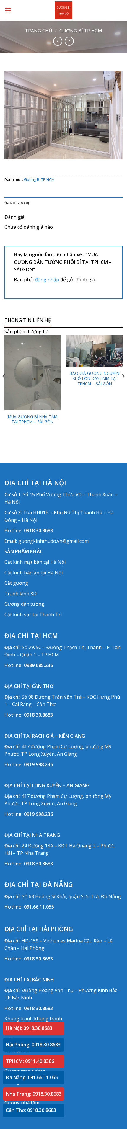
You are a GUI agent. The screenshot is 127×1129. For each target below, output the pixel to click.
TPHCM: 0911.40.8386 (30, 1061)
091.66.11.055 (39, 906)
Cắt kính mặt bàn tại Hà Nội (35, 562)
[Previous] (4, 388)
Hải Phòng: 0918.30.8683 (33, 1044)
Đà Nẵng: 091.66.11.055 (32, 1077)
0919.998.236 (38, 764)
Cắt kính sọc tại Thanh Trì (33, 614)
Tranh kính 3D (20, 593)
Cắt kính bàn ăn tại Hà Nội (33, 572)
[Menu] (8, 10)
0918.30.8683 (38, 530)
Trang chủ (38, 30)
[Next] (123, 388)
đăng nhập (47, 279)
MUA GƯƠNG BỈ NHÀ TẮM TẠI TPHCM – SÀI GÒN (32, 419)
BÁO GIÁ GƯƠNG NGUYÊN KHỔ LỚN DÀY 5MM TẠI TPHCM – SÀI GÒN (94, 378)
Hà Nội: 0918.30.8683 (29, 1028)
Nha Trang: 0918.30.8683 (33, 1094)
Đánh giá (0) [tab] (16, 202)
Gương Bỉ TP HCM (80, 30)
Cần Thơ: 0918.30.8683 (31, 1110)
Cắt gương (16, 583)
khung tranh (48, 1018)
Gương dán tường (24, 604)
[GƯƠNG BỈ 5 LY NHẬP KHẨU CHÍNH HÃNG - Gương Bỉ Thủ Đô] (63, 10)
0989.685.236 (38, 665)
